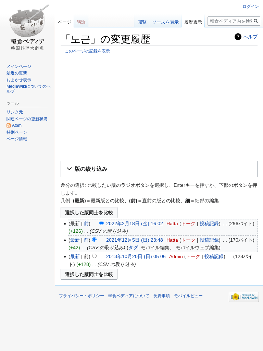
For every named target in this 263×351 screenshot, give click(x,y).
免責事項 (161, 295)
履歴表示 (193, 22)
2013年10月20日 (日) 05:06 (136, 256)
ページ (64, 22)
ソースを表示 (165, 22)
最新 (75, 240)
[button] (159, 169)
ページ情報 (17, 138)
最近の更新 (17, 73)
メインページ (19, 66)
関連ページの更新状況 (27, 119)
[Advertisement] (159, 107)
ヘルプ (250, 36)
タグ (133, 247)
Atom (17, 125)
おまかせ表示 (19, 79)
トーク (188, 223)
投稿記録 (209, 223)
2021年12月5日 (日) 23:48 (134, 240)
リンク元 (15, 112)
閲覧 (142, 22)
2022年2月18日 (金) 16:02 (134, 223)
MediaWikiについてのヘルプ (29, 89)
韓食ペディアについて (128, 295)
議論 (81, 22)
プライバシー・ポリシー (81, 295)
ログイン (250, 6)
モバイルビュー (188, 295)
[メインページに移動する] (27, 27)
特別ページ (17, 132)
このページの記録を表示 (87, 51)
